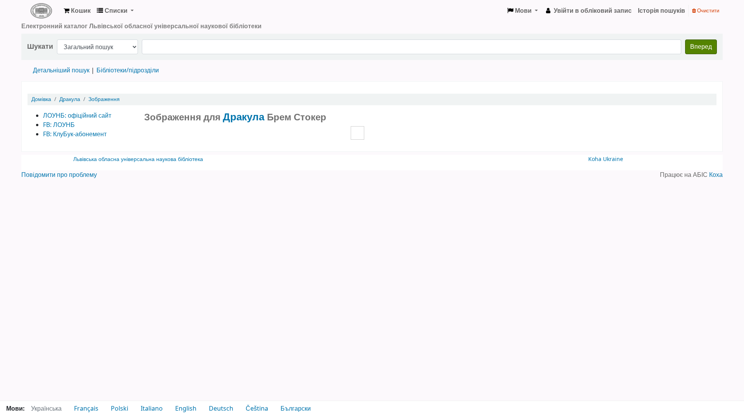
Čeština (257, 408)
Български (296, 408)
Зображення (104, 99)
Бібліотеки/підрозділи (127, 70)
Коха (716, 175)
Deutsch (221, 408)
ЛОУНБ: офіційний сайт (77, 115)
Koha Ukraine (605, 159)
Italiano (152, 408)
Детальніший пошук (61, 70)
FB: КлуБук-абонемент (75, 134)
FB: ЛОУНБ (59, 125)
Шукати (40, 46)
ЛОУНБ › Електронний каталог (41, 11)
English (185, 408)
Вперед (701, 46)
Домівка (41, 99)
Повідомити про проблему (59, 175)
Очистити (707, 10)
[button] (77, 11)
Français (86, 408)
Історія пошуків (661, 10)
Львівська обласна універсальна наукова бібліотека (138, 159)
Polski (119, 408)
